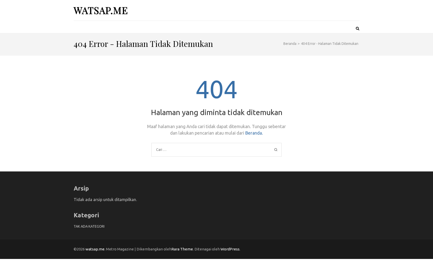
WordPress (230, 249)
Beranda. (254, 132)
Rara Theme (182, 249)
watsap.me (101, 10)
